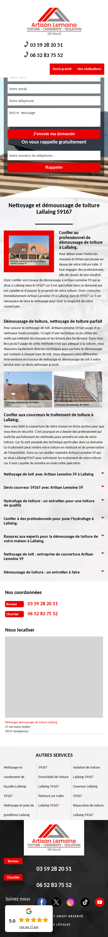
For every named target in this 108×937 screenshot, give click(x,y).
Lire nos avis (29, 927)
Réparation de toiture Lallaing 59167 (88, 810)
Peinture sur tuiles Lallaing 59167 (51, 801)
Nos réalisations (89, 69)
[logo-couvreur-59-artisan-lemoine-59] (54, 22)
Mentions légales (54, 924)
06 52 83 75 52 (46, 55)
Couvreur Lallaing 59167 (85, 791)
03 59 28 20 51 (46, 45)
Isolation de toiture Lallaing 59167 (86, 772)
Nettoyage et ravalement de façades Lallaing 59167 (15, 782)
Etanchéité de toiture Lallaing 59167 (53, 781)
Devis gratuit (62, 69)
